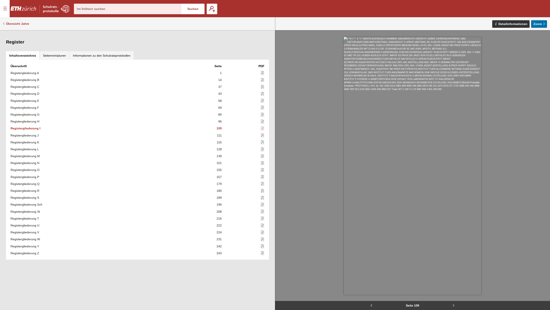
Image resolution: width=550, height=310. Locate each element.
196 (219, 204)
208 (219, 211)
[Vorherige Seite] (371, 305)
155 (219, 170)
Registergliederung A (25, 73)
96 (220, 121)
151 (219, 163)
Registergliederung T (25, 218)
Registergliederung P (25, 177)
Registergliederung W (25, 239)
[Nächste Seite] (453, 305)
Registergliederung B (25, 80)
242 (219, 246)
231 (219, 239)
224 (219, 232)
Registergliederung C (25, 86)
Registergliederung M (25, 156)
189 (219, 197)
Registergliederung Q (25, 184)
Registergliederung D (25, 93)
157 (219, 177)
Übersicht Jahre (17, 23)
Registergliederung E (25, 100)
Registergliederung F (25, 107)
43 (220, 93)
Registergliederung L (25, 149)
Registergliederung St (25, 211)
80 (220, 114)
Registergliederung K (25, 142)
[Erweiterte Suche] (212, 9)
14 (220, 80)
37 (220, 86)
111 (219, 135)
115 (219, 142)
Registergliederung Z (25, 253)
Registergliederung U (25, 225)
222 (219, 225)
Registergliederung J (25, 135)
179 (219, 184)
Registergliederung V (25, 232)
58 (220, 100)
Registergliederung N (25, 163)
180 (219, 190)
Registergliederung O (25, 170)
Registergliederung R (25, 190)
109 (219, 128)
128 (219, 149)
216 (219, 218)
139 (219, 156)
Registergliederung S (25, 197)
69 (220, 107)
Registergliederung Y (25, 246)
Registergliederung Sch (26, 204)
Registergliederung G (25, 114)
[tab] (22, 55)
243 (219, 253)
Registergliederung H (25, 121)
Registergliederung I (25, 128)
